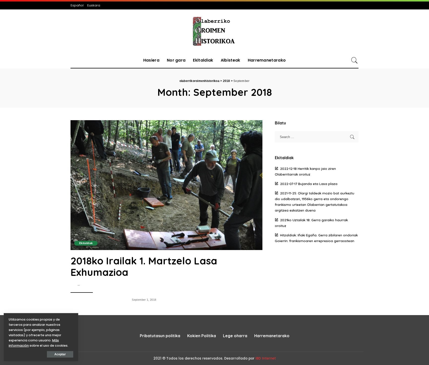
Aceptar (60, 354)
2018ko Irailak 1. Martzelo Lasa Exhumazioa (144, 266)
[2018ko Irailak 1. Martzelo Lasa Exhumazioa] (166, 185)
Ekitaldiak (86, 243)
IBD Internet (265, 358)
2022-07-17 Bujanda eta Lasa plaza (308, 184)
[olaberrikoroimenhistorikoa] (214, 31)
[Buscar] (354, 60)
